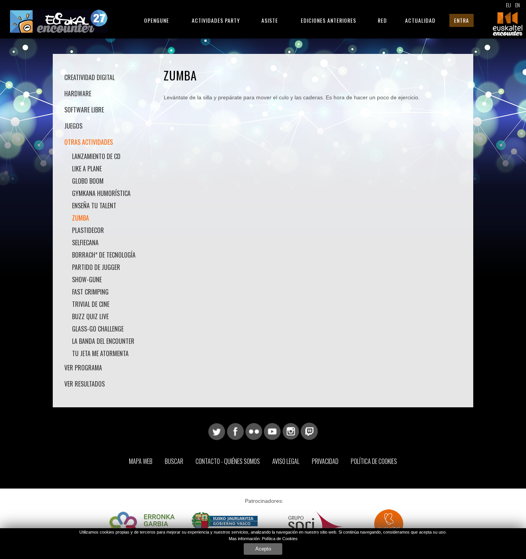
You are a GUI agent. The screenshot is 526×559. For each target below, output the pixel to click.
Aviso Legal (286, 461)
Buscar (174, 461)
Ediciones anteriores (328, 20)
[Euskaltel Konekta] (389, 526)
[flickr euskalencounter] (253, 431)
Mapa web (140, 461)
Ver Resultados (84, 383)
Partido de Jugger (96, 267)
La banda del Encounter (103, 341)
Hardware (77, 93)
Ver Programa (83, 367)
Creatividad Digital (89, 77)
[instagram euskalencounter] (290, 431)
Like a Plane (87, 168)
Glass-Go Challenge (98, 328)
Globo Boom (88, 181)
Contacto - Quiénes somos (228, 461)
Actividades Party (216, 20)
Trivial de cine (90, 304)
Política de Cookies (374, 461)
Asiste (269, 20)
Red (382, 20)
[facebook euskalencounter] (235, 431)
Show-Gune (87, 279)
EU (508, 5)
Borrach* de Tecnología (104, 254)
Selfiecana (85, 242)
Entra (461, 20)
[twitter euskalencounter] (216, 431)
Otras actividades (88, 142)
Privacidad (325, 461)
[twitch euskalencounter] (309, 431)
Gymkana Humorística (101, 193)
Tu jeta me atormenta (100, 353)
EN (517, 5)
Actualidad (420, 20)
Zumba (80, 218)
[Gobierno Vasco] (224, 526)
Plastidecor (88, 230)
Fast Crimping (90, 291)
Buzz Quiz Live (90, 316)
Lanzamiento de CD (96, 156)
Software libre (84, 109)
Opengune (156, 20)
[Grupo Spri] (316, 526)
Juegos (73, 126)
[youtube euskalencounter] (272, 431)
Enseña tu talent (94, 205)
